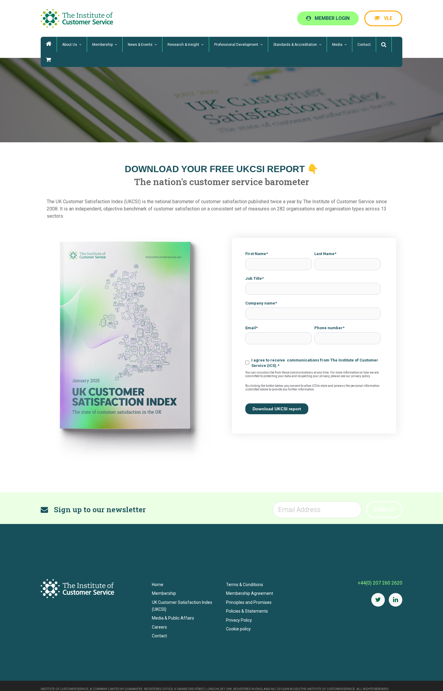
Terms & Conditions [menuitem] (244, 584)
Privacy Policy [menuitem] (239, 620)
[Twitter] (378, 600)
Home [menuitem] (157, 584)
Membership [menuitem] (164, 593)
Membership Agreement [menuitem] (249, 593)
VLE (392, 18)
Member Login (346, 18)
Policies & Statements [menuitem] (247, 611)
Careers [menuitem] (159, 627)
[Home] (49, 44)
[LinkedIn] (395, 600)
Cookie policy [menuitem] (238, 628)
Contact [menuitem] (159, 635)
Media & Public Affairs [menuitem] (173, 618)
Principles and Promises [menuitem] (249, 602)
